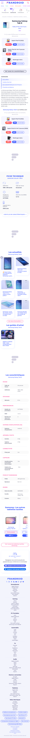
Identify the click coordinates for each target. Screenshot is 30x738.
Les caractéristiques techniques (12, 84)
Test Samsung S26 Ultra (15, 724)
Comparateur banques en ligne (10, 721)
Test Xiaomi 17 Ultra (11, 718)
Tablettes (15, 688)
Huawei (15, 589)
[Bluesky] (23, 582)
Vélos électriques (15, 699)
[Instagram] (9, 582)
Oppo (15, 591)
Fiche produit (11, 532)
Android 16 (21, 718)
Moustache (15, 705)
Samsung (26, 16)
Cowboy (15, 701)
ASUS (15, 600)
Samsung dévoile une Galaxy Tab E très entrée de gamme (22, 313)
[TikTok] (21, 582)
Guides (12, 6)
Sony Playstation (15, 608)
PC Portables (15, 613)
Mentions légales (15, 726)
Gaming (15, 599)
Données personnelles (15, 732)
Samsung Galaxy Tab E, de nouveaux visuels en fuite (22, 270)
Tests (7, 6)
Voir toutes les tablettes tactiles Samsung (14, 544)
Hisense (15, 645)
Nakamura (15, 707)
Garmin (15, 680)
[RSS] (14, 582)
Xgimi (15, 654)
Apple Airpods (15, 661)
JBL (15, 665)
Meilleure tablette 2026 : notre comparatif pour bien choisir (7, 343)
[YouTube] (16, 582)
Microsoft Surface (15, 623)
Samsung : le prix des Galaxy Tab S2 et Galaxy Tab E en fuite (7, 313)
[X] (7, 582)
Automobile (15, 627)
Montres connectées (15, 675)
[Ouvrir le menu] (2, 2)
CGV (15, 733)
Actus (2, 6)
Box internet (25, 721)
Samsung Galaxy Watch (15, 683)
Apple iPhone (15, 586)
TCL (15, 653)
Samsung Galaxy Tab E (10, 109)
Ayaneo (15, 602)
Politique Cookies (15, 730)
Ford (15, 633)
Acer (15, 615)
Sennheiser (15, 669)
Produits (9, 16)
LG (15, 646)
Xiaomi (15, 595)
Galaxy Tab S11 (11, 528)
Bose (15, 662)
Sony (15, 652)
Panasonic (15, 648)
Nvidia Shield (15, 607)
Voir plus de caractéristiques (14, 214)
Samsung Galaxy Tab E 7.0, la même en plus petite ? (7, 293)
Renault (15, 637)
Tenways (15, 708)
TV (15, 643)
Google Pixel (15, 587)
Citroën (15, 632)
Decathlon (15, 703)
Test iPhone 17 (22, 715)
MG (15, 635)
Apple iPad (15, 690)
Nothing (15, 666)
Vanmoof (15, 709)
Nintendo (15, 606)
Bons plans (18, 6)
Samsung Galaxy (15, 593)
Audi (15, 629)
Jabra (15, 663)
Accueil (4, 16)
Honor (15, 620)
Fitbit (15, 679)
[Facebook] (11, 582)
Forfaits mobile (23, 712)
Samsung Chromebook (15, 624)
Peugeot (15, 636)
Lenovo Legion (15, 603)
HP (15, 621)
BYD (15, 631)
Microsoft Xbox (15, 604)
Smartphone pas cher (10, 715)
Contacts (15, 729)
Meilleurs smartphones (9, 712)
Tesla (15, 639)
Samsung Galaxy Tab (15, 695)
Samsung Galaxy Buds (15, 667)
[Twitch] (18, 582)
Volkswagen (15, 640)
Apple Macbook (15, 616)
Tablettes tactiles (17, 16)
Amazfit (15, 676)
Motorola (15, 590)
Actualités (6, 79)
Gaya (15, 704)
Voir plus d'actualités (14, 321)
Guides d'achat (7, 82)
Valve (15, 610)
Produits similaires (8, 87)
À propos (15, 728)
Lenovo (15, 619)
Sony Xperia (15, 594)
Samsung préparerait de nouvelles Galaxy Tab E (21, 293)
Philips (15, 649)
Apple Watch (15, 678)
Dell (15, 618)
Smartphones (15, 584)
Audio (15, 659)
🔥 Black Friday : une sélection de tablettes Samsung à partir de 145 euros (7, 274)
